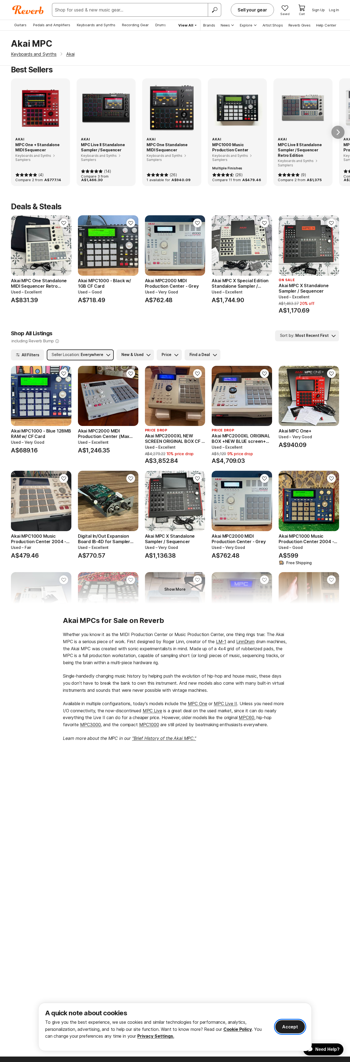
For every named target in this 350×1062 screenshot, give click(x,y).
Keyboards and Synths (96, 25)
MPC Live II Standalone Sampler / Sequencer (103, 147)
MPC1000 (149, 724)
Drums (160, 25)
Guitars (20, 25)
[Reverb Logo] (28, 9)
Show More (175, 589)
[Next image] (63, 245)
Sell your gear (252, 10)
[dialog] (175, 1027)
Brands (209, 25)
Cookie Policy (237, 1029)
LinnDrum (245, 641)
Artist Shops (272, 25)
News (225, 25)
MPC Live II (225, 703)
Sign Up (318, 10)
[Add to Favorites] (63, 223)
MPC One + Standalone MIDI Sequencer (37, 147)
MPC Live (152, 710)
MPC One (197, 703)
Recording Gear (135, 25)
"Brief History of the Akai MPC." (164, 738)
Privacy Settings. (155, 1036)
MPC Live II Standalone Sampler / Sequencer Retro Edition (300, 150)
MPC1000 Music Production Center (230, 147)
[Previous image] (18, 245)
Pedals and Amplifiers (51, 25)
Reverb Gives (299, 25)
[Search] (214, 9)
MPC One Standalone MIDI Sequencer (167, 147)
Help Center (326, 25)
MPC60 (246, 717)
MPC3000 (90, 724)
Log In (334, 10)
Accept (290, 1026)
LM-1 (221, 641)
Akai (70, 54)
